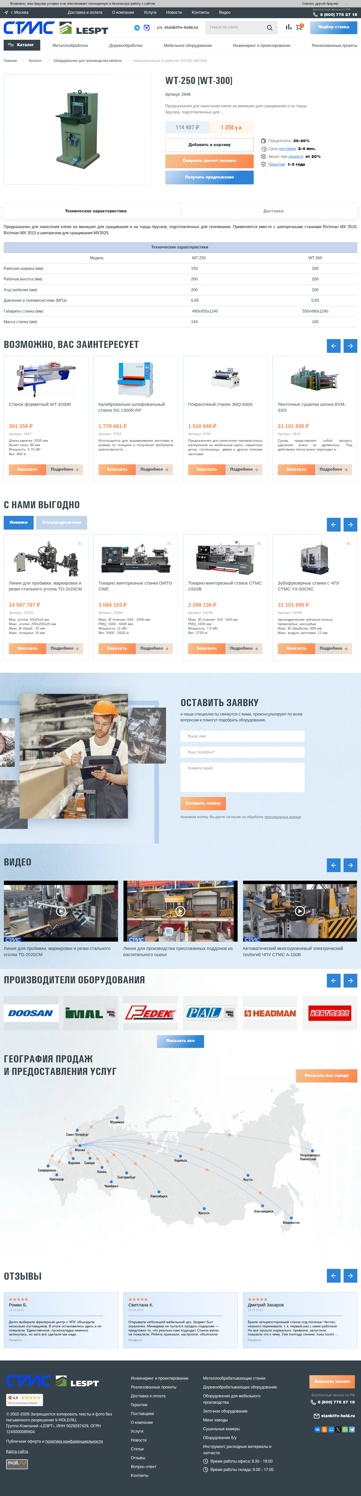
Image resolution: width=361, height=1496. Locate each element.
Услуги (150, 12)
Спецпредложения (61, 522)
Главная (10, 61)
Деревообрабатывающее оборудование (240, 1387)
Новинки (19, 522)
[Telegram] (352, 1429)
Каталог (25, 45)
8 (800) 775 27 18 (338, 15)
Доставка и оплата (85, 12)
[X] (338, 1429)
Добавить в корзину (210, 145)
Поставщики (142, 1414)
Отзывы (23, 1276)
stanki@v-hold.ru (181, 27)
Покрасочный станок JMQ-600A (220, 404)
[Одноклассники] (324, 1429)
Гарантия (276, 164)
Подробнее (62, 469)
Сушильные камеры (221, 1429)
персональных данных (282, 817)
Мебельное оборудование (188, 46)
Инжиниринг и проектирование (262, 46)
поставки (287, 149)
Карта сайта (17, 1451)
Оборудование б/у (219, 1438)
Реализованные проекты (334, 46)
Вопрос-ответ (143, 1467)
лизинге (295, 157)
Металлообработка (70, 46)
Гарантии (139, 1405)
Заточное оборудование (225, 1411)
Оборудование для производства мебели (88, 61)
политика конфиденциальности (74, 1441)
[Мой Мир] (331, 1429)
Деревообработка (125, 46)
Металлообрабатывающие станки (234, 1378)
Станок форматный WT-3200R (40, 404)
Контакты (200, 12)
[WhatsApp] (345, 1429)
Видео (225, 12)
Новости (174, 12)
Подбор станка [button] (333, 27)
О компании (123, 12)
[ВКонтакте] (317, 1429)
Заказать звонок (332, 1382)
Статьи (137, 1449)
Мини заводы (215, 1420)
